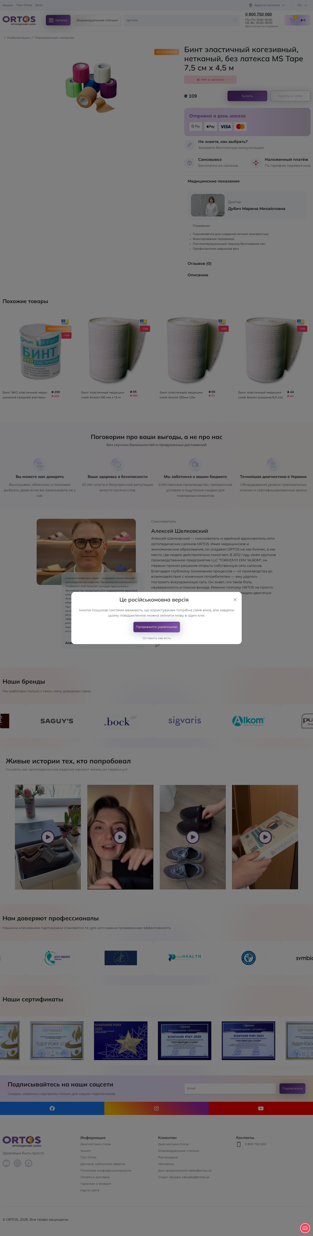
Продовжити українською (156, 627)
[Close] (235, 599)
